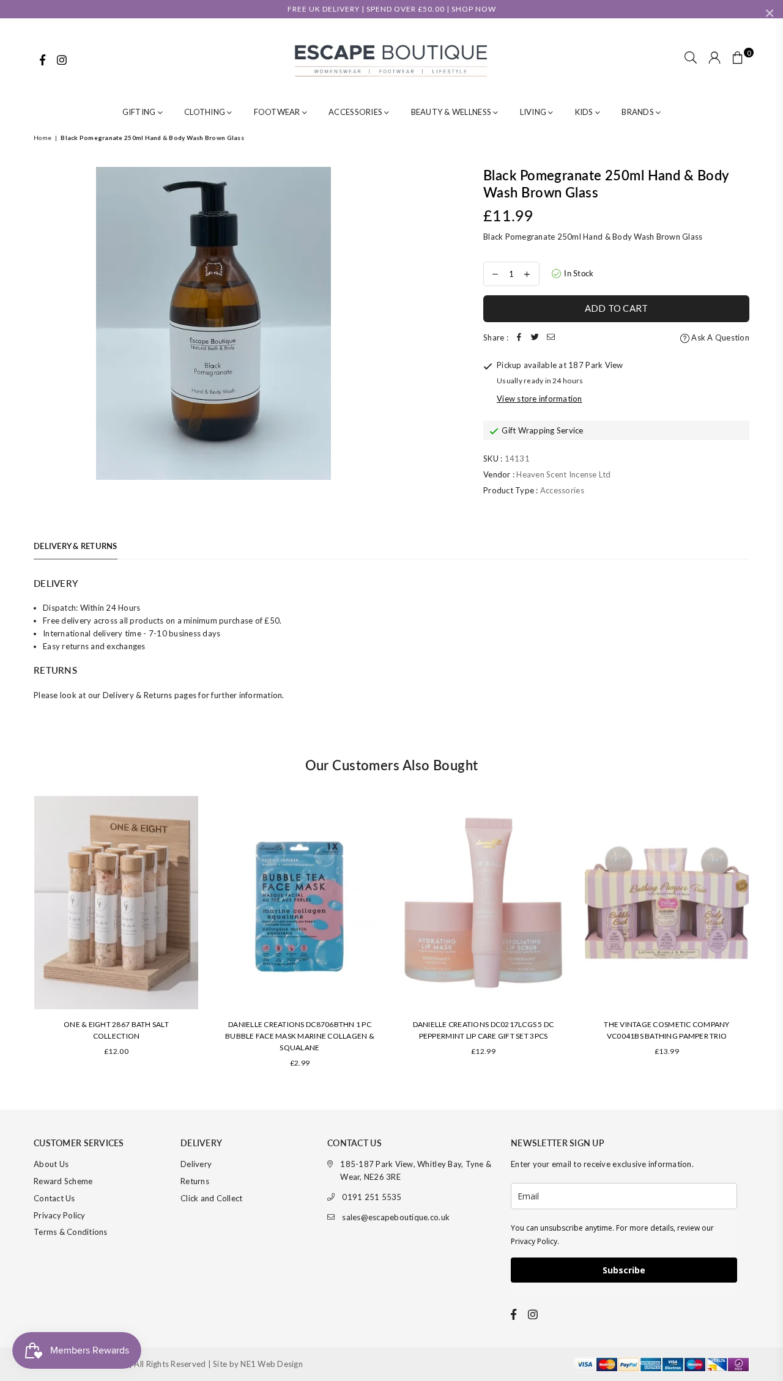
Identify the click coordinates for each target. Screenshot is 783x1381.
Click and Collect (211, 1198)
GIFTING (140, 112)
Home (42, 137)
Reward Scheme (63, 1181)
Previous (17, 937)
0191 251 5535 (371, 1197)
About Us (51, 1164)
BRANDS (639, 112)
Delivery (196, 1164)
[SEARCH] (690, 59)
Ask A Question (719, 337)
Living (534, 112)
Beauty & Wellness (452, 112)
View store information (539, 398)
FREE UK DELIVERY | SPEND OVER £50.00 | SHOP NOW (392, 8)
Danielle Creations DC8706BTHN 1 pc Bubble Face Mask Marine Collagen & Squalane (299, 1036)
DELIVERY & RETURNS (75, 546)
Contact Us (54, 1198)
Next (766, 937)
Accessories (356, 112)
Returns (194, 1181)
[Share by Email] (551, 337)
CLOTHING (205, 112)
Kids (585, 112)
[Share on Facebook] (519, 337)
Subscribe (624, 1270)
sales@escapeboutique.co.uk (396, 1217)
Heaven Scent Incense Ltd (563, 474)
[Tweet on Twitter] (535, 337)
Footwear (278, 112)
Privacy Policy (60, 1215)
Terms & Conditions (71, 1232)
